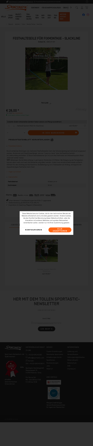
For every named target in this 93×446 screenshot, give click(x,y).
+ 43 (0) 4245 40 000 (34, 355)
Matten (43, 17)
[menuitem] (85, 1)
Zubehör (16, 225)
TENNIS (56, 17)
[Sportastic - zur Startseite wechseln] (16, 8)
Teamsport (10, 17)
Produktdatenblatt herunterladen (29, 140)
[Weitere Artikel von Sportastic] (81, 112)
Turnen (37, 17)
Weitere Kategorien (63, 16)
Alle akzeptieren (60, 230)
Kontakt (30, 361)
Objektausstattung (18, 16)
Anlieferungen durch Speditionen (54, 358)
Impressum (71, 369)
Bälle (3, 17)
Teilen (45, 103)
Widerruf (49, 369)
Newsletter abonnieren (54, 354)
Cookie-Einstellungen (54, 351)
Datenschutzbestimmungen (45, 323)
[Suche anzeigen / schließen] (76, 6)
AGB (68, 366)
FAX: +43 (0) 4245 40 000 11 (35, 363)
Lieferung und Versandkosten (72, 353)
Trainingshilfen (28, 16)
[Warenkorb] (87, 7)
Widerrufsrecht (72, 360)
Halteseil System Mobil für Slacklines (30, 126)
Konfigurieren (33, 230)
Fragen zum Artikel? (14, 172)
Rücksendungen (52, 363)
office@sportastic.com (35, 358)
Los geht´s (46, 329)
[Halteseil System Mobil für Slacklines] (46, 251)
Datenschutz (72, 363)
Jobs (48, 366)
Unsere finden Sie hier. (47, 323)
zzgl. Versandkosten (17, 113)
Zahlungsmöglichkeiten (76, 357)
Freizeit (49, 17)
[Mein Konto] (82, 7)
